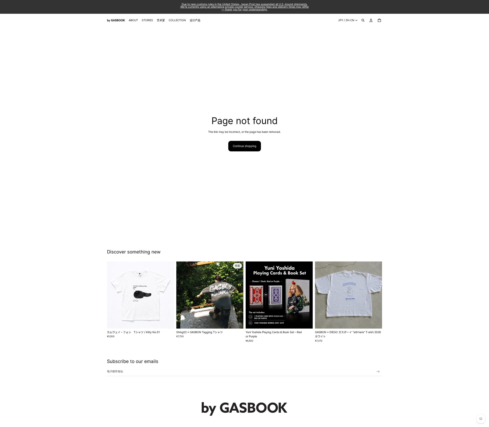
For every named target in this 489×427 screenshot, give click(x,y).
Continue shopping (244, 146)
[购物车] (379, 20)
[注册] (378, 372)
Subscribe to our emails (132, 361)
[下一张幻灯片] (168, 295)
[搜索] (363, 20)
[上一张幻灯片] (112, 295)
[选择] (168, 322)
